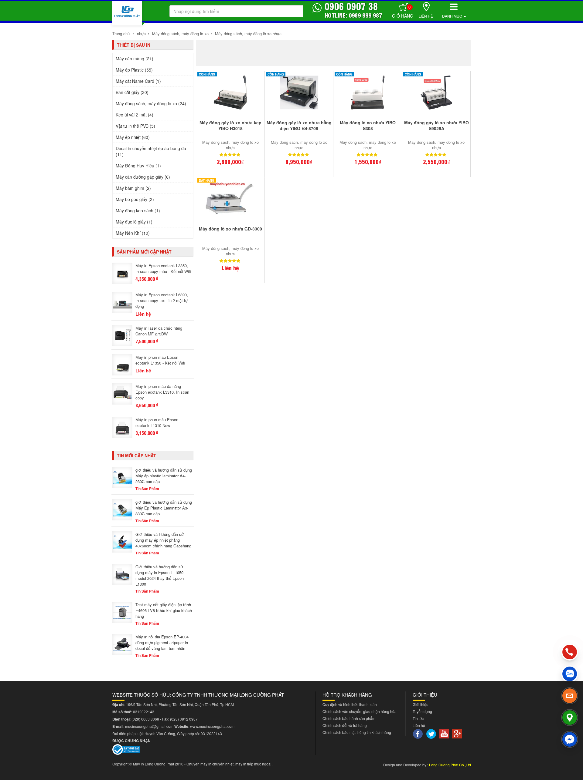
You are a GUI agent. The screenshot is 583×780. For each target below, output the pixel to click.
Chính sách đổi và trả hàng (344, 725)
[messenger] (569, 739)
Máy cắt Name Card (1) (138, 81)
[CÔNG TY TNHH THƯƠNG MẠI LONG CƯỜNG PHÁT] (127, 13)
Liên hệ (426, 15)
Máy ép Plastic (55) (134, 70)
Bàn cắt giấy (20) (132, 92)
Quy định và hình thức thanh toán (349, 704)
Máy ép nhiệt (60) (133, 137)
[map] (569, 717)
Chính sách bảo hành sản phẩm (348, 718)
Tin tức (418, 718)
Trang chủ (121, 33)
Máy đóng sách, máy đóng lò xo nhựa (248, 33)
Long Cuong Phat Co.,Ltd (450, 764)
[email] (569, 695)
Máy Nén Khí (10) (133, 233)
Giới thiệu (420, 704)
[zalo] (569, 673)
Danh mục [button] (452, 15)
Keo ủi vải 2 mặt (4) (134, 115)
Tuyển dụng (422, 711)
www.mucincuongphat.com (212, 726)
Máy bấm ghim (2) (133, 188)
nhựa (141, 33)
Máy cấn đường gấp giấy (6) (143, 177)
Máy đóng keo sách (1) (138, 210)
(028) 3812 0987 (184, 718)
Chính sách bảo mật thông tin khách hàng (356, 732)
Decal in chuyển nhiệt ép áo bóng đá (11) (151, 151)
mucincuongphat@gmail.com (149, 726)
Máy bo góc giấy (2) (135, 199)
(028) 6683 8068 (145, 718)
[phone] (570, 652)
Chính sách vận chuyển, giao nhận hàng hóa (359, 711)
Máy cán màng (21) (134, 58)
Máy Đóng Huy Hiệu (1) (138, 166)
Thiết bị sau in (133, 45)
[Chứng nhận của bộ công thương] (126, 748)
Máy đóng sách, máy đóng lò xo (180, 33)
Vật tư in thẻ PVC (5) (135, 126)
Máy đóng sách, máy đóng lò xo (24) (151, 103)
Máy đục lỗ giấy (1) (134, 222)
